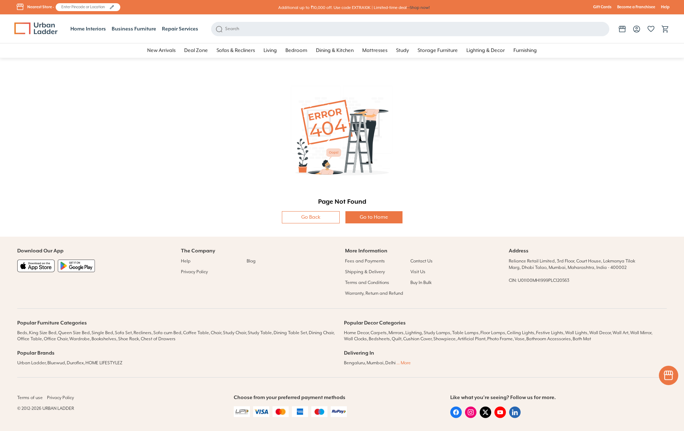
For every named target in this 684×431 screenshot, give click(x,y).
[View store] (622, 29)
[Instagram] (470, 417)
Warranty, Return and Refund (374, 293)
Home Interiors (88, 29)
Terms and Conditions (367, 282)
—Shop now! (418, 7)
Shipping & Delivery (365, 272)
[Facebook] (456, 417)
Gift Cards (602, 7)
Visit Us (417, 272)
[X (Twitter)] (485, 417)
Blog (251, 261)
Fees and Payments (365, 261)
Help (665, 7)
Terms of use (30, 398)
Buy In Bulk (421, 282)
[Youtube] (500, 417)
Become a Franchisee (636, 7)
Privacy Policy (194, 272)
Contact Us (421, 261)
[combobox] (84, 7)
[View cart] (665, 29)
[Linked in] (515, 417)
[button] (112, 7)
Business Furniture (134, 29)
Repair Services (180, 29)
